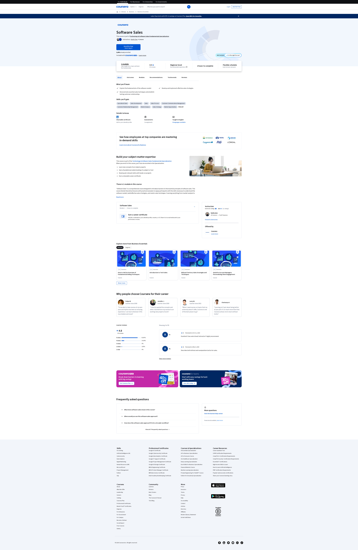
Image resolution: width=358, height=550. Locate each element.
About (119, 77)
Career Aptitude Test (219, 450)
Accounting (120, 450)
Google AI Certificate (154, 450)
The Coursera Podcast (155, 498)
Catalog (119, 498)
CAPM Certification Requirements (222, 453)
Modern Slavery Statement (188, 515)
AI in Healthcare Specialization (189, 459)
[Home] (117, 12)
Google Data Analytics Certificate (158, 456)
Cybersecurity (121, 456)
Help (182, 498)
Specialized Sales (122, 103)
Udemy (119, 529)
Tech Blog (151, 501)
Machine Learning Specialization (190, 470)
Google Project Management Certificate (160, 462)
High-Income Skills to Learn (220, 464)
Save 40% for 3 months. (194, 16)
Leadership (120, 492)
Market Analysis (145, 107)
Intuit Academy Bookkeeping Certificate (160, 476)
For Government (121, 515)
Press (182, 487)
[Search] (188, 6)
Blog (150, 495)
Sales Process (155, 103)
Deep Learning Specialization (189, 462)
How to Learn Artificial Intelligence (222, 467)
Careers (119, 495)
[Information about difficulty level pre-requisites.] (187, 67)
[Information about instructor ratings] (216, 208)
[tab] (120, 247)
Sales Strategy (157, 107)
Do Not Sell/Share (186, 517)
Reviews (184, 77)
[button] (141, 6)
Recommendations (156, 77)
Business (131, 12)
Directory (183, 509)
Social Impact (120, 523)
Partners (151, 489)
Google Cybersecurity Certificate (158, 453)
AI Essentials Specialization (188, 450)
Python (119, 473)
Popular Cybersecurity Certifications (223, 473)
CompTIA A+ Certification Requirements (224, 456)
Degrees (119, 509)
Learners (151, 487)
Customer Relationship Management (128, 107)
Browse (124, 12)
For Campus (120, 517)
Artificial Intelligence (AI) (123, 453)
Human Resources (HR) (123, 464)
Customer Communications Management (173, 103)
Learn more (142, 55)
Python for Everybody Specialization (191, 476)
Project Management (122, 470)
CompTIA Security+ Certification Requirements (226, 459)
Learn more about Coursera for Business (132, 145)
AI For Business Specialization (189, 453)
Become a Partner (122, 520)
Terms (183, 492)
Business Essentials (143, 12)
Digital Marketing (121, 462)
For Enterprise (121, 512)
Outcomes (130, 77)
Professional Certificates (124, 503)
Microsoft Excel (121, 467)
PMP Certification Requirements (222, 470)
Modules (142, 77)
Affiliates (183, 512)
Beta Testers (152, 492)
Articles (183, 506)
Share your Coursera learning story (222, 476)
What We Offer (121, 489)
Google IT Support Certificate (157, 459)
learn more (220, 420)
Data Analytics (121, 459)
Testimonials (172, 77)
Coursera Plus (120, 501)
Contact (183, 503)
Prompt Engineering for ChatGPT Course (192, 473)
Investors (183, 489)
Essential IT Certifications (220, 462)
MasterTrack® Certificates (124, 506)
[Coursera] (122, 6)
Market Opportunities (170, 107)
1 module (125, 64)
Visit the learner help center (213, 414)
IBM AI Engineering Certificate (157, 467)
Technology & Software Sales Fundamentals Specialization (152, 161)
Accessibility (184, 501)
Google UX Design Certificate (157, 464)
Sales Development (136, 103)
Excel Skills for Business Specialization (191, 464)
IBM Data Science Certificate (157, 473)
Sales (146, 103)
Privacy (183, 495)
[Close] (238, 16)
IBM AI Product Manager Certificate (158, 470)
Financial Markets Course (188, 467)
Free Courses (120, 526)
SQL (118, 476)
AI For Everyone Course (187, 456)
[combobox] (164, 7)
